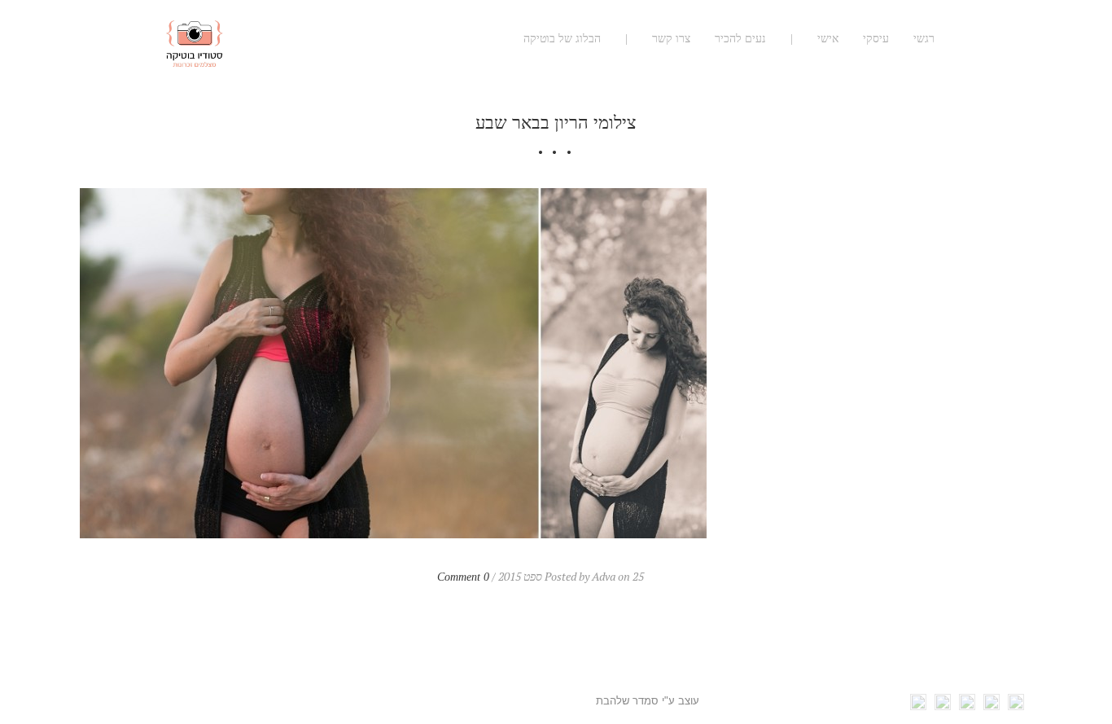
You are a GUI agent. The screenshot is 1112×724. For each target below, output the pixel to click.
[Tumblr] (991, 706)
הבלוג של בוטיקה (562, 39)
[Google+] (967, 706)
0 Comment (463, 577)
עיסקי (876, 39)
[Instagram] (918, 706)
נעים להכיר (740, 39)
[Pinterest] (943, 706)
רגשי (924, 39)
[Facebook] (1016, 706)
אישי (827, 39)
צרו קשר (671, 39)
